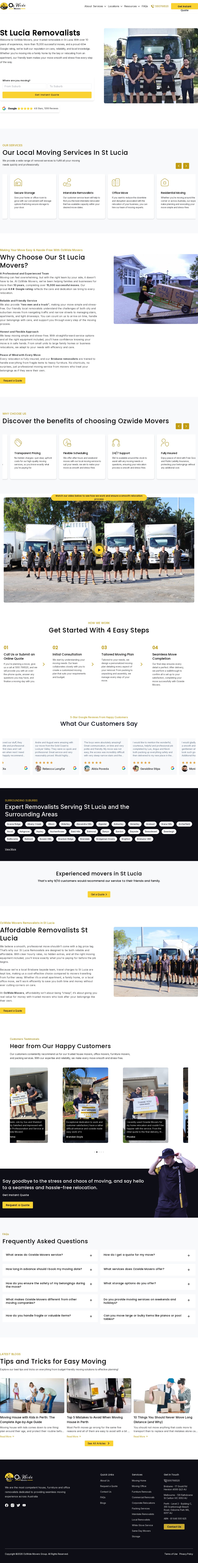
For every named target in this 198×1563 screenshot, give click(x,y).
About (88, 6)
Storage (136, 1536)
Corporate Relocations (143, 1503)
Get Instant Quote (47, 94)
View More (10, 849)
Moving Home (139, 1480)
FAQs (145, 6)
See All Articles (96, 1443)
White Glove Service (142, 1525)
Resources (130, 6)
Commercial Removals (143, 1497)
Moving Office (139, 1486)
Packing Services (141, 1508)
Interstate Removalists (143, 1514)
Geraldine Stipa (125, 768)
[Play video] (99, 550)
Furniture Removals (141, 1491)
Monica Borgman (175, 768)
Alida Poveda (75, 768)
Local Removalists (141, 1519)
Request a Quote (12, 380)
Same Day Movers (141, 1530)
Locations (113, 6)
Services (98, 6)
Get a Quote (98, 894)
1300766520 (173, 1480)
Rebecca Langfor (29, 768)
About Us (105, 1480)
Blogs (103, 1503)
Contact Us (105, 1491)
